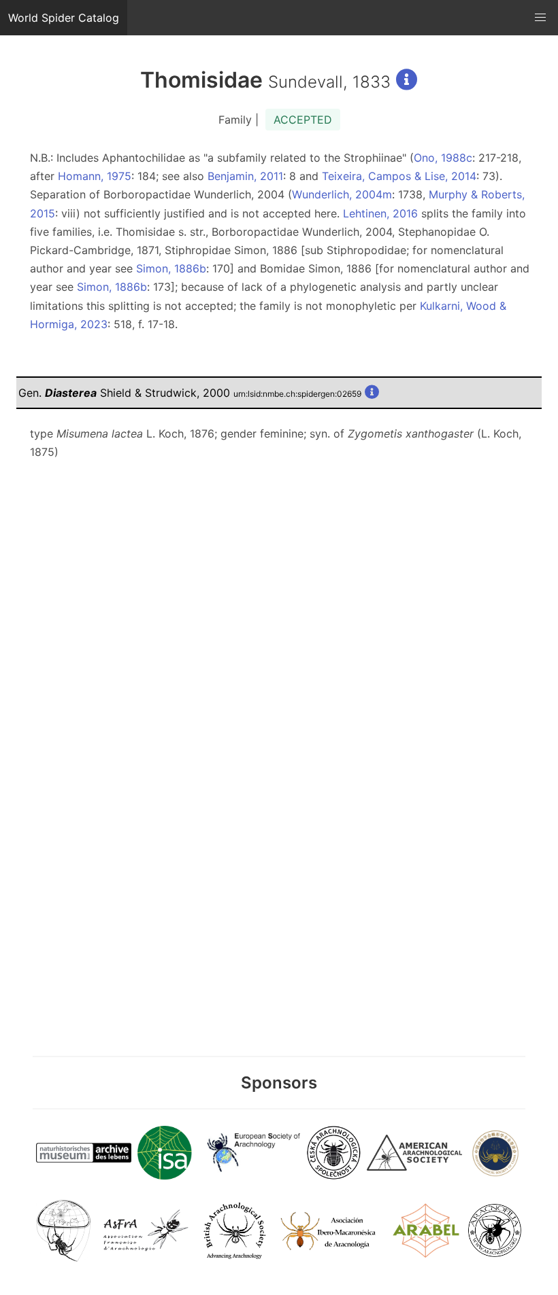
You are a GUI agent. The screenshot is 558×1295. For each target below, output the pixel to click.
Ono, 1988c (443, 157)
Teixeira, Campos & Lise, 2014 (399, 176)
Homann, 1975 (94, 176)
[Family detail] (407, 80)
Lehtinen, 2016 (380, 213)
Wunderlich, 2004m (342, 194)
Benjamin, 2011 (245, 176)
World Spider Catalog (63, 17)
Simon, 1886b (171, 268)
